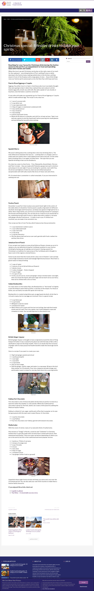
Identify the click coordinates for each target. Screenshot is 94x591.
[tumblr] (56, 60)
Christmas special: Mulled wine (52, 508)
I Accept (83, 582)
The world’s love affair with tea (51, 519)
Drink (8, 19)
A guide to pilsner (17, 491)
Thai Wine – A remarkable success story (24, 493)
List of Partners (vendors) (48, 588)
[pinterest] (47, 60)
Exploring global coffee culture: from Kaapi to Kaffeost (15, 531)
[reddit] (42, 60)
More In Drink (12, 513)
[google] (38, 60)
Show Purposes (83, 586)
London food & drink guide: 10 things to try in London (33, 530)
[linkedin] (52, 60)
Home (5, 19)
